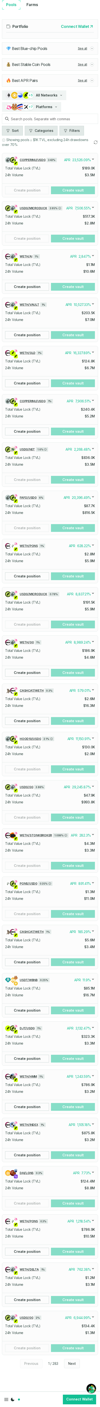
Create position (27, 190)
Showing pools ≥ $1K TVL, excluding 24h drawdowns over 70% (45, 142)
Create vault (73, 190)
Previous (31, 1363)
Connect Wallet (79, 1399)
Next (72, 1363)
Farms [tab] (32, 4)
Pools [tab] (11, 4)
